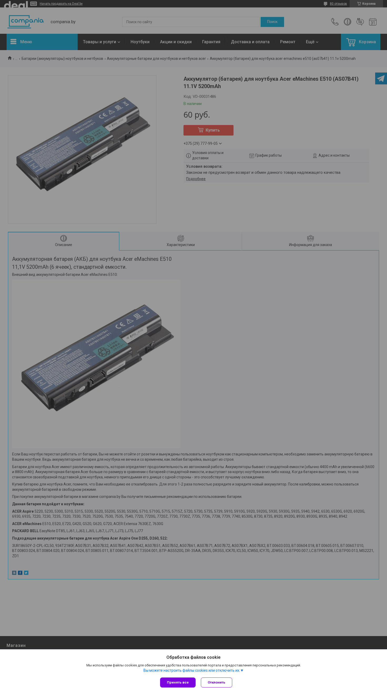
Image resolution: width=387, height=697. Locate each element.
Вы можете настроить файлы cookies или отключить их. (191, 670)
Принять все (178, 682)
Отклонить (216, 682)
